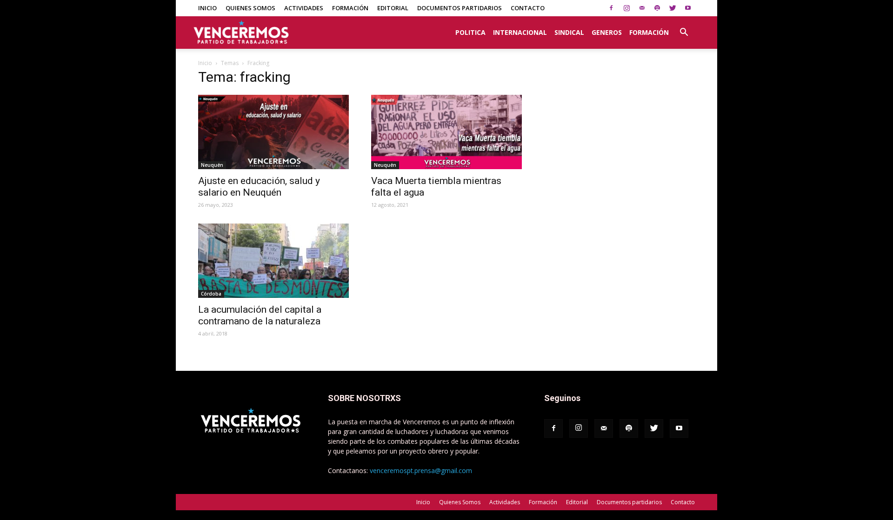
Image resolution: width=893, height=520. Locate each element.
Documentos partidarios (459, 8)
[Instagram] (626, 8)
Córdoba (211, 293)
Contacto (528, 8)
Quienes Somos (250, 8)
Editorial (392, 8)
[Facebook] (611, 8)
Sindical (569, 32)
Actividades (303, 8)
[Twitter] (673, 8)
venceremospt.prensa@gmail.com (421, 470)
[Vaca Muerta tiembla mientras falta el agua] (446, 132)
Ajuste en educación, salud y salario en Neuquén (259, 186)
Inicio (207, 8)
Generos (607, 32)
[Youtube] (688, 8)
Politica (470, 32)
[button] (684, 27)
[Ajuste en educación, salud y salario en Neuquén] (273, 132)
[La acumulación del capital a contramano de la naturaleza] (273, 261)
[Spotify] (657, 8)
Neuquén (212, 165)
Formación (350, 8)
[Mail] (642, 8)
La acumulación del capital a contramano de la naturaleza (259, 315)
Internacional (520, 32)
